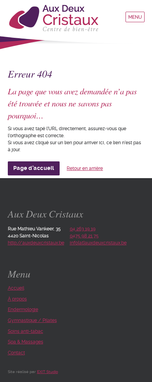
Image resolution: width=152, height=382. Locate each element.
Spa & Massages (25, 342)
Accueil (16, 288)
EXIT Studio (47, 372)
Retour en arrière (85, 168)
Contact (16, 352)
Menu (135, 17)
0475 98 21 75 (84, 236)
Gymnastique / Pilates (32, 320)
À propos (17, 299)
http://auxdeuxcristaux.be (36, 243)
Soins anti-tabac (25, 331)
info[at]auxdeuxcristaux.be (98, 243)
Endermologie (23, 309)
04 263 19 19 (82, 229)
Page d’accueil (33, 168)
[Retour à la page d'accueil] (56, 19)
